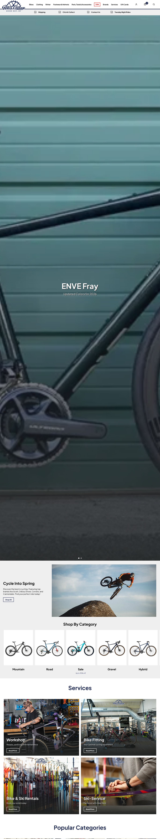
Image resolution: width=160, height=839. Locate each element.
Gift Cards (124, 4)
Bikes (31, 4)
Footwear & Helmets (61, 4)
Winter (48, 4)
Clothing (39, 4)
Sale (97, 4)
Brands (105, 4)
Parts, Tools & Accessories (81, 4)
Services (114, 4)
